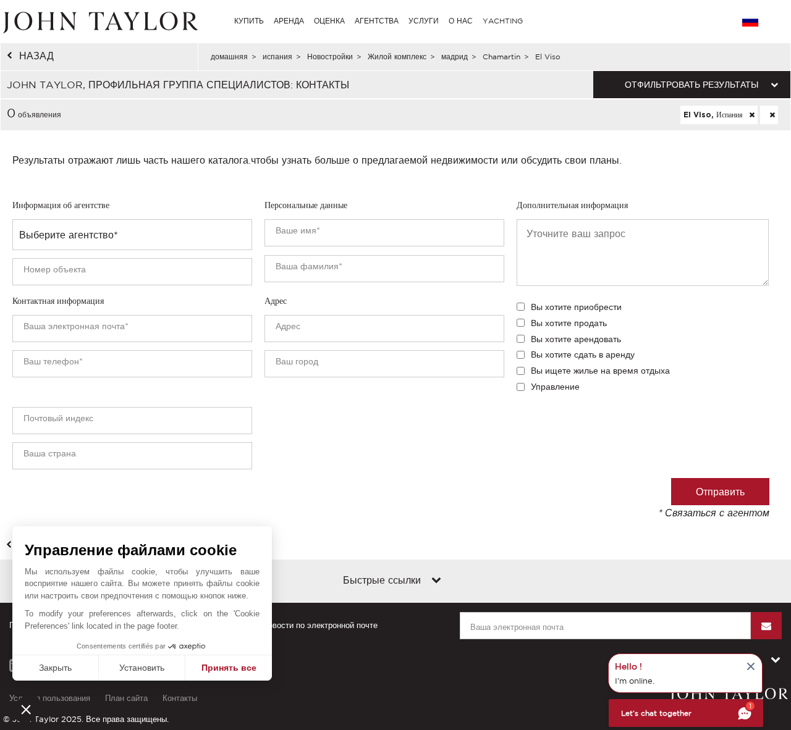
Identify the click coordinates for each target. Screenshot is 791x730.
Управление (555, 387)
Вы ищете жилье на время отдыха (600, 370)
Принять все (228, 668)
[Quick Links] (436, 581)
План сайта (126, 698)
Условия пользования (49, 698)
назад (36, 55)
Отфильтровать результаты (691, 85)
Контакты (180, 698)
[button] (26, 709)
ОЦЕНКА (329, 21)
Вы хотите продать (569, 323)
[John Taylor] (99, 21)
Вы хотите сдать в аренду (583, 354)
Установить (141, 668)
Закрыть (55, 668)
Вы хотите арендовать (576, 339)
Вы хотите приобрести (576, 307)
